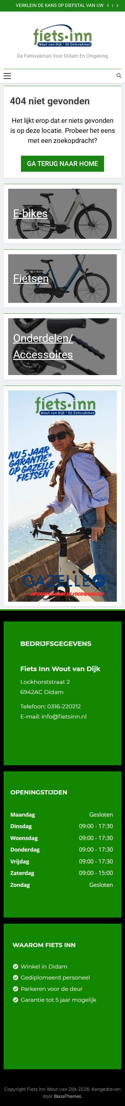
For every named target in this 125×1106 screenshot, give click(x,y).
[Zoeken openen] (119, 75)
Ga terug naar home (62, 163)
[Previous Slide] (108, 5)
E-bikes (30, 213)
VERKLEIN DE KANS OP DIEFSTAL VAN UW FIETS (59, 5)
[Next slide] (117, 5)
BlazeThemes (67, 1096)
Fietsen (31, 278)
